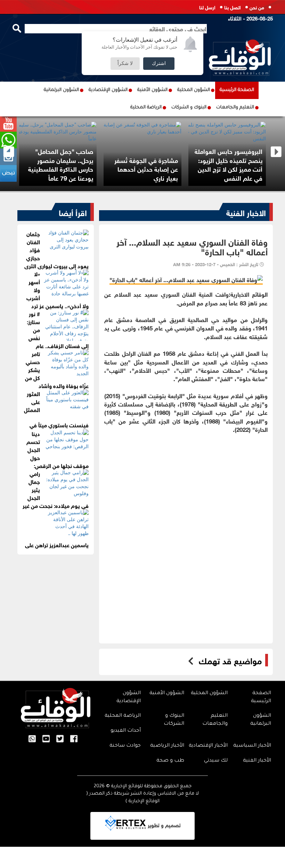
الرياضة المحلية (146, 107)
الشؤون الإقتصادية (108, 90)
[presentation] (8, 152)
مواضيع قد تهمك (230, 660)
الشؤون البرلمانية (61, 90)
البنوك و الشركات (188, 107)
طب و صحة (170, 761)
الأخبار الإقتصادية (208, 746)
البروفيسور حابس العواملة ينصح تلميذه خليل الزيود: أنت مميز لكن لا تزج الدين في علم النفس (228, 164)
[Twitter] (60, 739)
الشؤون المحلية (193, 90)
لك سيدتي (216, 761)
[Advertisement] (186, 482)
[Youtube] (46, 739)
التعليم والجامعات (235, 107)
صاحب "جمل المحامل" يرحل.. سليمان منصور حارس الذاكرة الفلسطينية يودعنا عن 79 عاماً (60, 164)
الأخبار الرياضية (167, 746)
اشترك (159, 63)
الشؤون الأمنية (152, 90)
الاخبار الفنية (246, 212)
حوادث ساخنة (125, 746)
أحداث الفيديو (126, 731)
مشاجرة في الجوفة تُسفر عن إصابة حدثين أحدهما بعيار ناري (146, 168)
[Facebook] (74, 739)
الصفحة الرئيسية (237, 90)
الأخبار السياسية (252, 746)
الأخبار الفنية (257, 761)
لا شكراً (125, 63)
